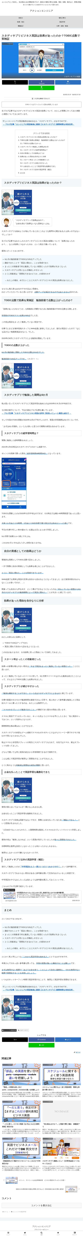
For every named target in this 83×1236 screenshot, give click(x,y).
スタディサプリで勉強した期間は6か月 (34, 147)
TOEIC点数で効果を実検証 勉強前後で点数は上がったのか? (42, 140)
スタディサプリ (24, 1030)
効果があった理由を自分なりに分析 (33, 156)
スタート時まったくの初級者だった (36, 160)
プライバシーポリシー (41, 1229)
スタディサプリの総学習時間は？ (35, 150)
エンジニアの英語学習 (10, 1030)
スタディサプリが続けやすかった (35, 163)
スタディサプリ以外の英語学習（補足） (38, 169)
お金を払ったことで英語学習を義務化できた (39, 166)
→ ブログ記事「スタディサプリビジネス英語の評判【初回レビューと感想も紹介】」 (36, 413)
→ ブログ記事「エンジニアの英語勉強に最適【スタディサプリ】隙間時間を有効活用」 (38, 124)
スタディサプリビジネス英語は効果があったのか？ (38, 137)
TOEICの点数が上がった (32, 143)
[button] (77, 643)
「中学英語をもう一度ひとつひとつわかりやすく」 (41, 867)
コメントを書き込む (41, 1205)
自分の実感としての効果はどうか (32, 153)
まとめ (22, 173)
